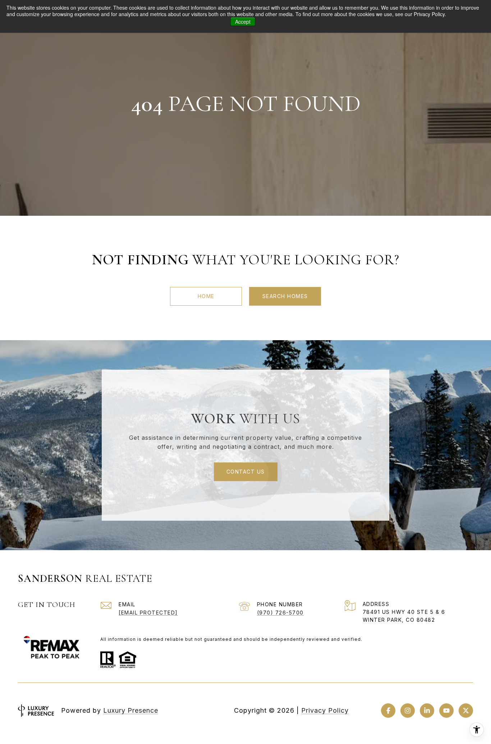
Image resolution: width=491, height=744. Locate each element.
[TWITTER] (466, 710)
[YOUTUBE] (446, 710)
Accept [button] (243, 21)
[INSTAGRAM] (407, 710)
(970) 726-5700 (280, 613)
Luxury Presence (130, 710)
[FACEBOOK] (388, 710)
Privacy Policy (325, 710)
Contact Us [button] (245, 472)
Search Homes (285, 296)
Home (206, 296)
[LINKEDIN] (427, 710)
